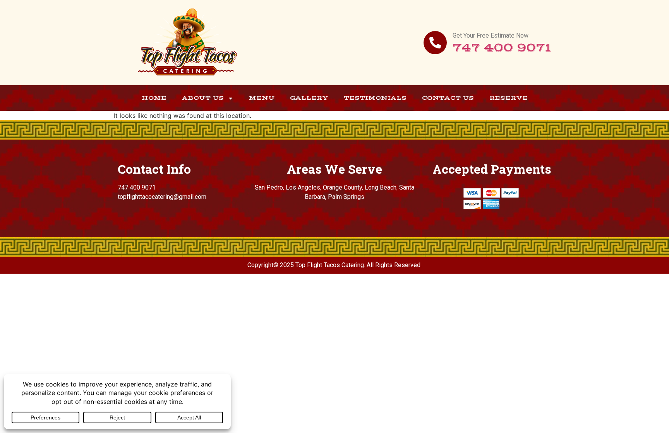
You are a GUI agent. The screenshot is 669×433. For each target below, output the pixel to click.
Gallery (309, 98)
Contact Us (448, 98)
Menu (261, 98)
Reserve (508, 98)
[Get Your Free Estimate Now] (435, 42)
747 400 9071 (502, 48)
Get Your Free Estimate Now (490, 35)
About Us (203, 98)
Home (154, 98)
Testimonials (375, 98)
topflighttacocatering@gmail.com (162, 196)
